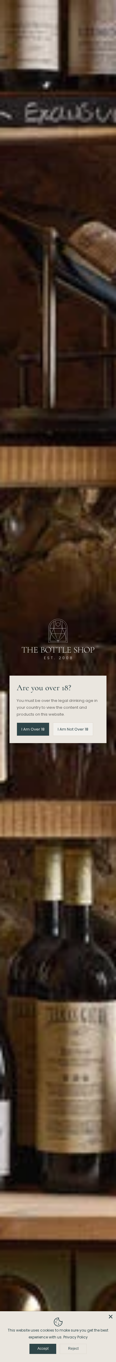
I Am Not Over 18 (73, 729)
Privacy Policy (75, 1337)
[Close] (111, 1317)
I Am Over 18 (33, 729)
